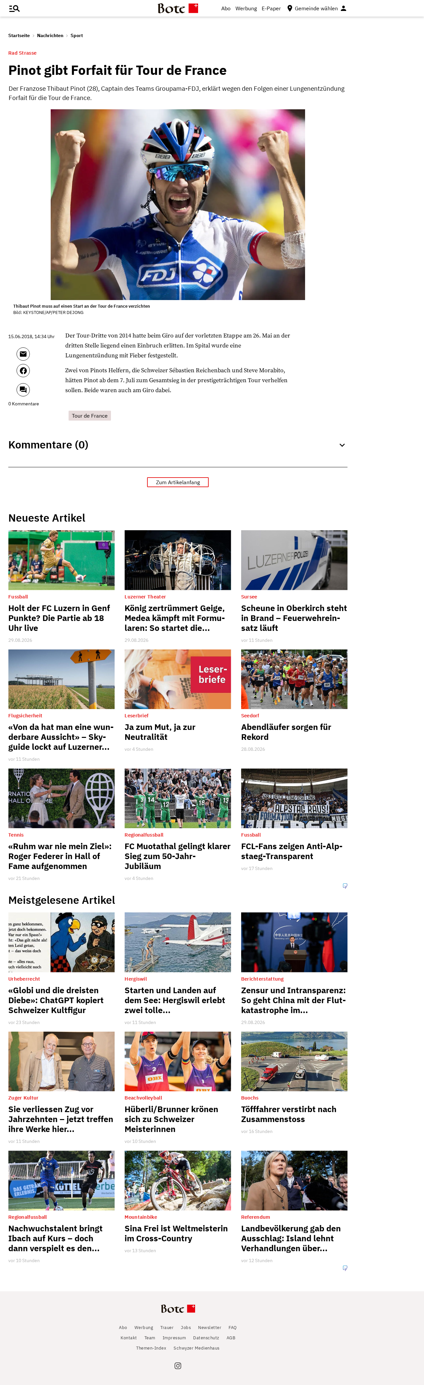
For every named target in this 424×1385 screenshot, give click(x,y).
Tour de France (90, 415)
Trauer (167, 1327)
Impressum (174, 1338)
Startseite (19, 35)
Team (149, 1338)
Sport (77, 35)
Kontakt (129, 1338)
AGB (231, 1338)
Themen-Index (151, 1348)
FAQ (233, 1327)
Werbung (246, 8)
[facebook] (41, 373)
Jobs (186, 1327)
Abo (226, 8)
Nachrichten (50, 35)
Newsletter (209, 1327)
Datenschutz (206, 1338)
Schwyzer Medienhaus (197, 1348)
